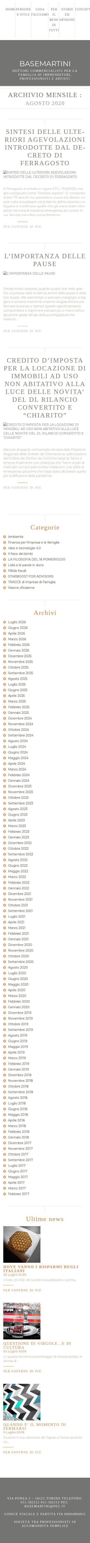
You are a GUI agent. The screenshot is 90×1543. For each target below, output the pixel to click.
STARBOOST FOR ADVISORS (31, 576)
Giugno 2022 (18, 866)
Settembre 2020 (21, 962)
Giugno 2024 (18, 752)
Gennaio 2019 (18, 1069)
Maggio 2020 (18, 984)
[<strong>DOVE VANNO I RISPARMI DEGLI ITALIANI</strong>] (21, 1244)
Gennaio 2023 (18, 837)
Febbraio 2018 (18, 1132)
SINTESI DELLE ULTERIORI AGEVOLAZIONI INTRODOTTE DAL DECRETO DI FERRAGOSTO (45, 147)
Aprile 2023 (16, 820)
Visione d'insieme (21, 588)
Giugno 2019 (17, 1041)
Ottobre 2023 (18, 798)
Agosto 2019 (17, 1035)
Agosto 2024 (18, 741)
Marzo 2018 (17, 1126)
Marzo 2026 (17, 639)
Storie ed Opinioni (67, 15)
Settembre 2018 (20, 1092)
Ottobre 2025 (18, 667)
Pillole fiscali (17, 571)
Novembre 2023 (20, 792)
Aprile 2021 (16, 922)
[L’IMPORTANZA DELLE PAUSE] (45, 273)
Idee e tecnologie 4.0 (24, 548)
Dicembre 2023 (20, 786)
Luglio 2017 (17, 1166)
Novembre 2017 (20, 1149)
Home (11, 9)
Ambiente (15, 537)
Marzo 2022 (17, 877)
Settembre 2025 (20, 673)
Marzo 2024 (17, 769)
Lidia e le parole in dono (26, 565)
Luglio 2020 (17, 973)
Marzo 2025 (17, 701)
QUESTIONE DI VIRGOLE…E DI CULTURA (37, 1345)
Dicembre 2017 (19, 1143)
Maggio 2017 (18, 1177)
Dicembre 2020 (20, 945)
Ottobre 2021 (18, 905)
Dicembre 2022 (20, 843)
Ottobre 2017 (18, 1154)
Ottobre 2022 (18, 849)
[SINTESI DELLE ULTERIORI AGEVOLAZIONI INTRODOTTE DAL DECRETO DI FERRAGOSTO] (45, 174)
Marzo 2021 (17, 928)
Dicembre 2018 (20, 1075)
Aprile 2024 (16, 764)
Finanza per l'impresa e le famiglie (34, 542)
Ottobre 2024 (18, 730)
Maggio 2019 (18, 1047)
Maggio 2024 (18, 758)
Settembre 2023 (20, 803)
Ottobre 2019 (18, 1024)
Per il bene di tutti (54, 20)
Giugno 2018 (18, 1109)
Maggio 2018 (18, 1115)
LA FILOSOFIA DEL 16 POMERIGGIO (36, 559)
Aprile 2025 (16, 696)
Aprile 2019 (16, 1052)
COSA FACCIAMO (40, 12)
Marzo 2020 (17, 996)
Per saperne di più (22, 226)
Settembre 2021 (20, 911)
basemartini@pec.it (45, 1506)
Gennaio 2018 (18, 1137)
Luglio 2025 (17, 684)
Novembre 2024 (20, 724)
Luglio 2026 (17, 622)
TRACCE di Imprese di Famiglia (31, 582)
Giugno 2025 (17, 690)
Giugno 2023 (18, 815)
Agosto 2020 (18, 967)
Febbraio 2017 (18, 1194)
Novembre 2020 (20, 950)
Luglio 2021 (16, 916)
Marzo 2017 (17, 1188)
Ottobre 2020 (18, 956)
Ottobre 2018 (18, 1086)
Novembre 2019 (20, 1018)
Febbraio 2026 (18, 645)
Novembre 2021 (20, 899)
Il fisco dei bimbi (20, 554)
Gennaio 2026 (18, 650)
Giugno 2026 (18, 628)
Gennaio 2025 (18, 713)
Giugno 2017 (17, 1171)
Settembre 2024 (20, 735)
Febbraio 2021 (18, 933)
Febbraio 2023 (18, 832)
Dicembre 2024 (20, 718)
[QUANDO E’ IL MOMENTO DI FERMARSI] (21, 1402)
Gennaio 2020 (18, 1007)
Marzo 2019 (17, 1058)
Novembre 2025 (20, 662)
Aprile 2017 (16, 1183)
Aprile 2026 (16, 633)
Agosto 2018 (18, 1098)
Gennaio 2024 (18, 781)
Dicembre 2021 (19, 894)
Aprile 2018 (16, 1120)
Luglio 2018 (17, 1103)
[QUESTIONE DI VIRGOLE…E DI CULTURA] (21, 1321)
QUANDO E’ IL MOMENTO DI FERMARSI (34, 1426)
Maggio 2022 (18, 871)
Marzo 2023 (17, 826)
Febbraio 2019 (18, 1064)
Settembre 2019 (20, 1030)
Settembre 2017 (20, 1160)
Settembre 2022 (20, 854)
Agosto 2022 (18, 860)
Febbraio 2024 (19, 775)
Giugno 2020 (18, 979)
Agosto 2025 (17, 679)
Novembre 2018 (20, 1081)
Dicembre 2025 (19, 656)
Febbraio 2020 (19, 1001)
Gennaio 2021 (18, 939)
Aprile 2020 (16, 990)
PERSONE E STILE (23, 12)
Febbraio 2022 (18, 883)
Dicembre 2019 (19, 1013)
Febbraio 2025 (18, 707)
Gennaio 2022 (18, 888)
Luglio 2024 (17, 747)
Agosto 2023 (18, 809)
